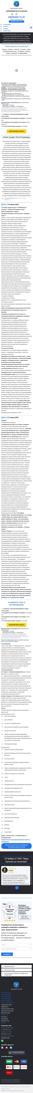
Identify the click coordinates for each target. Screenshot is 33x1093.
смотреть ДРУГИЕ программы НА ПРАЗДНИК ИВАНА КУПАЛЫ (16, 846)
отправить (7, 954)
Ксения (10, 870)
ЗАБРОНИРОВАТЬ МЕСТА (16, 131)
